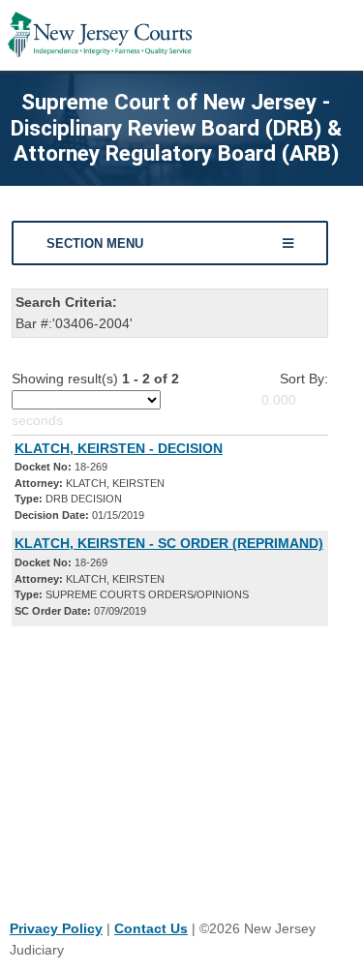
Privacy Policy (56, 928)
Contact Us (151, 928)
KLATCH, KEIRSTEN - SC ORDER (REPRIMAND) (169, 543)
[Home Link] (99, 35)
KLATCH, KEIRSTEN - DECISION (119, 448)
